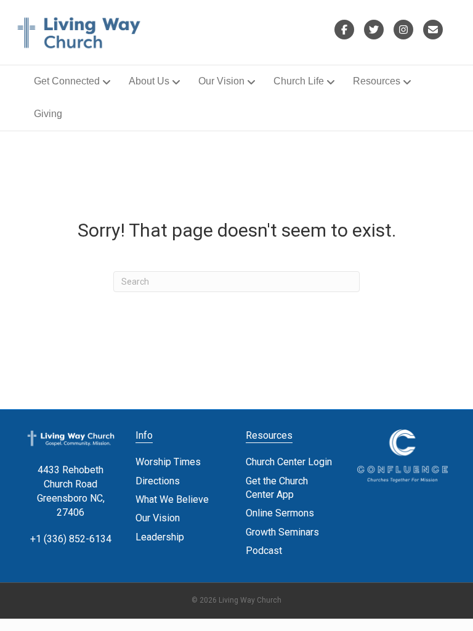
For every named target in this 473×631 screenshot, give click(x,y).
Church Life (298, 81)
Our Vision (221, 81)
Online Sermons (280, 513)
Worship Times (168, 462)
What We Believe (172, 499)
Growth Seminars (282, 532)
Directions (157, 481)
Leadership (159, 537)
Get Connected (67, 81)
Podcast (264, 550)
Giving (48, 113)
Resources (376, 81)
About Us (149, 81)
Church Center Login (289, 462)
